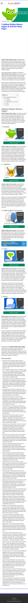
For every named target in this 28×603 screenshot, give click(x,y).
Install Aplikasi (14, 143)
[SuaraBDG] (14, 3)
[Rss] (10, 600)
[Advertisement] (14, 44)
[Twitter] (13, 600)
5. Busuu (7, 104)
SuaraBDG (14, 598)
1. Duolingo (7, 98)
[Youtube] (15, 600)
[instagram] (17, 600)
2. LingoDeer (7, 100)
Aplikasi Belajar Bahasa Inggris (9, 97)
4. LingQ (7, 103)
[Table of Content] (17, 95)
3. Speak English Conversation (11, 101)
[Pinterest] (14, 600)
